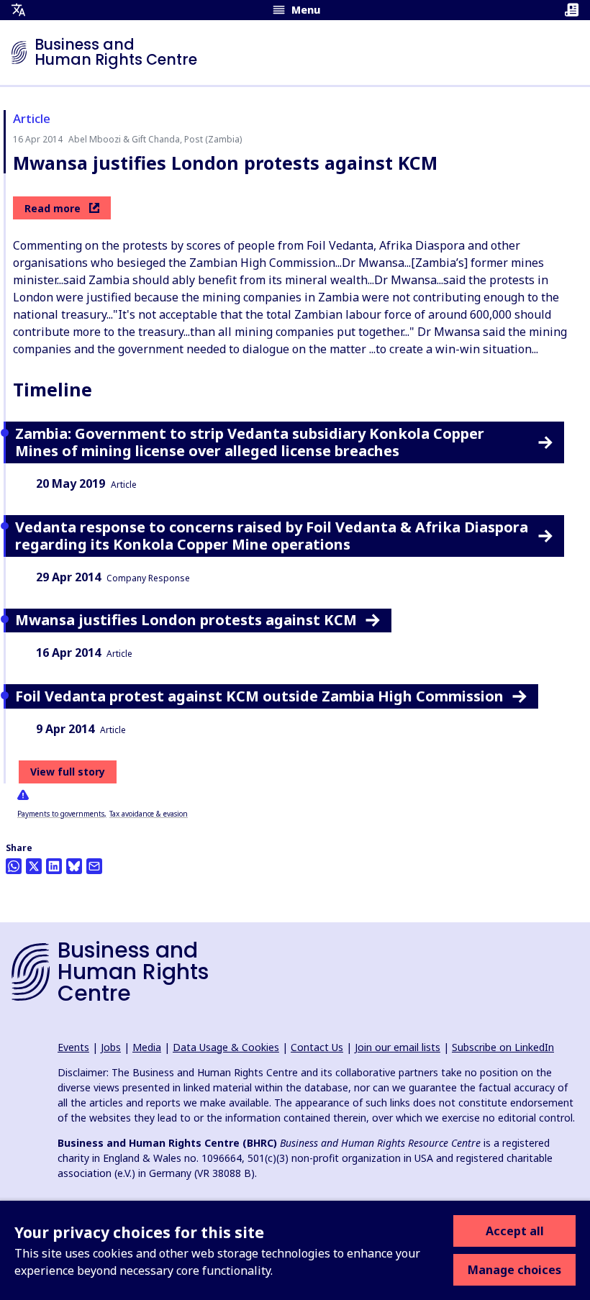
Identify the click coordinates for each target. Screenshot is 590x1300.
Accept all (515, 1231)
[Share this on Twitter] (34, 866)
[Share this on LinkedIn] (54, 866)
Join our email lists (397, 1047)
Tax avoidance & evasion (148, 814)
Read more (52, 208)
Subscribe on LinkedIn (503, 1047)
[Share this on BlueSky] (74, 866)
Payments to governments (60, 814)
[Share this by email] (94, 866)
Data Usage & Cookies (226, 1047)
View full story (67, 771)
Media (146, 1047)
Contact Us (317, 1047)
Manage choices (514, 1270)
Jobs (111, 1047)
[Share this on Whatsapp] (14, 866)
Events (73, 1047)
